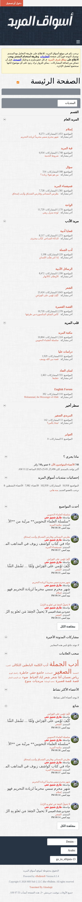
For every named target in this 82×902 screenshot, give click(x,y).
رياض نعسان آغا (68, 677)
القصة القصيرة (64, 306)
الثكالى (16, 665)
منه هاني (54, 490)
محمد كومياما (49, 681)
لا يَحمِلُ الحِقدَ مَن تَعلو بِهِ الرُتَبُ (55, 604)
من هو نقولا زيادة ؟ (49, 174)
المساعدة (49, 673)
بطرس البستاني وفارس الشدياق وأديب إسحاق (35, 193)
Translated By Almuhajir (41, 887)
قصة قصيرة (63, 681)
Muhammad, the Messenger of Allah (41, 397)
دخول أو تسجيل (13, 3)
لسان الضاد (66, 370)
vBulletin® (40, 876)
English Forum (63, 389)
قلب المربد (71, 322)
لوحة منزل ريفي (51, 212)
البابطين (27, 665)
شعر (54, 677)
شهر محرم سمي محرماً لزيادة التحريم (40, 136)
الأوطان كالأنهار (51, 276)
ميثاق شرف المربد (57, 59)
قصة (76, 681)
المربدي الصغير (63, 415)
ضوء (25, 677)
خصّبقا (55, 378)
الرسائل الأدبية (64, 268)
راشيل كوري (13, 673)
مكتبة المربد (65, 332)
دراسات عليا (65, 351)
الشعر (68, 287)
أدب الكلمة (41, 665)
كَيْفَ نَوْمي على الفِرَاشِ (47, 295)
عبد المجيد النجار (14, 678)
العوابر (68, 434)
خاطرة (24, 672)
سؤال (69, 167)
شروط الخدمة (52, 155)
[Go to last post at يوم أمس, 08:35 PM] (49, 573)
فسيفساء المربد (63, 186)
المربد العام (71, 119)
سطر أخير (72, 405)
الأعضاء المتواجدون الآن (63, 464)
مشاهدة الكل (67, 626)
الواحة (68, 205)
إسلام (69, 129)
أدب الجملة (66, 249)
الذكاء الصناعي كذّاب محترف (44, 238)
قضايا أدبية (66, 231)
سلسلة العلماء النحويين (47, 340)
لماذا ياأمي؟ (53, 423)
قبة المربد (66, 148)
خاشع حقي (37, 672)
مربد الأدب (72, 221)
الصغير (63, 671)
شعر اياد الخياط (39, 677)
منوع (28, 681)
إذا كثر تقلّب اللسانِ (49, 257)
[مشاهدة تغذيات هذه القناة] (18, 81)
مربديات (37, 681)
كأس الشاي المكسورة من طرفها (42, 314)
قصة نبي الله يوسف (49, 359)
